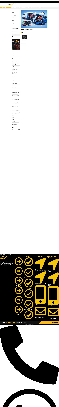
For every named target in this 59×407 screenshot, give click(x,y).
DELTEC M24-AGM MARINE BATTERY (15, 110)
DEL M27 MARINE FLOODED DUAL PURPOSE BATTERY (15, 87)
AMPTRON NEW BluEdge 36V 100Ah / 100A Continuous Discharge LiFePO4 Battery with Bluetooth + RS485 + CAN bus (15, 69)
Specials (12, 25)
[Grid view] (21, 32)
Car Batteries (13, 12)
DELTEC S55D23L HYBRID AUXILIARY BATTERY (15, 117)
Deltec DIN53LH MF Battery (14, 96)
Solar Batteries (13, 23)
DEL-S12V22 (13, 83)
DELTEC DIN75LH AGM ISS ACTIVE (15, 103)
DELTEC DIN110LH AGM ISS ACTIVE (15, 109)
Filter (12, 36)
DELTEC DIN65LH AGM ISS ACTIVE (15, 99)
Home (37, 7)
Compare (25, 40)
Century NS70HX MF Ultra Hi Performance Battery (15, 76)
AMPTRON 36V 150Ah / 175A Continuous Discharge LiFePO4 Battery (15, 58)
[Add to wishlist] (24, 40)
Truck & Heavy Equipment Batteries (15, 28)
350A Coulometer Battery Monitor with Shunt (15, 53)
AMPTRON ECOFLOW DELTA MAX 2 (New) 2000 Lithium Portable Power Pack (15, 67)
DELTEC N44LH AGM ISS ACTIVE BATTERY (15, 115)
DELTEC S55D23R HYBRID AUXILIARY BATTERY (15, 119)
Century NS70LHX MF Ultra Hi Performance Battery (15, 78)
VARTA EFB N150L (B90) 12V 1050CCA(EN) (14, 124)
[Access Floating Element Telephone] (29, 384)
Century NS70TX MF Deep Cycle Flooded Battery (15, 80)
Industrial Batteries (13, 17)
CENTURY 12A (16, 74)
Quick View (24, 42)
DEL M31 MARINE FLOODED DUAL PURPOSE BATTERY (15, 89)
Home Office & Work (14, 15)
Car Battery (13, 74)
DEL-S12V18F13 (16, 82)
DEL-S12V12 (13, 82)
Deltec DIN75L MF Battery (14, 106)
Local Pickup (13, 20)
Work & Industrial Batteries (14, 31)
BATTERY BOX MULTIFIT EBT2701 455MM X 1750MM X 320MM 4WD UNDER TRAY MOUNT (15, 73)
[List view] (22, 32)
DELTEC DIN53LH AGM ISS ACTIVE (15, 95)
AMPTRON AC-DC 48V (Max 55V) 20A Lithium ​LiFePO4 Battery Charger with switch (15, 64)
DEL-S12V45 (16, 83)
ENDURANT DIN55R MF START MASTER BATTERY (15, 121)
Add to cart (22, 40)
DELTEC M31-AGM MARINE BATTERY (15, 113)
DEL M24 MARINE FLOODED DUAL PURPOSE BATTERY (15, 85)
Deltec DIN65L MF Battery (14, 102)
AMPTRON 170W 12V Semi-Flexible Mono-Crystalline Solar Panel (15, 61)
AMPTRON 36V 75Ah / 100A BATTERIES (14, 55)
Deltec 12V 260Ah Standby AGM (15, 92)
